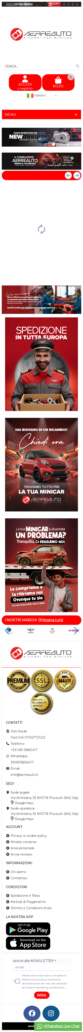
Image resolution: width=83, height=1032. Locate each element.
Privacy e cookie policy (29, 836)
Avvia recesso (21, 854)
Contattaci (19, 878)
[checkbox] (17, 981)
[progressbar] (41, 228)
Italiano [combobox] (39, 95)
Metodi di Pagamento (28, 902)
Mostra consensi (23, 842)
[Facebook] (32, 1013)
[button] (67, 144)
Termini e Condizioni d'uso (31, 908)
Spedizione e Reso (25, 896)
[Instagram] (51, 1013)
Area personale (22, 848)
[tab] (41, 114)
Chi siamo (18, 872)
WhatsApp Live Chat (61, 1026)
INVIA (41, 995)
